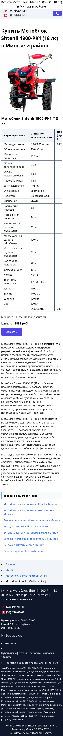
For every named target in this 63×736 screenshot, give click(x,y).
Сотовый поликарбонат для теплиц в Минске (31, 538)
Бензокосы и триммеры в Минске (24, 545)
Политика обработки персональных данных (31, 663)
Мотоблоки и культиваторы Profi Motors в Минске (29, 512)
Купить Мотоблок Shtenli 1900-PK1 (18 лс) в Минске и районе (31, 4)
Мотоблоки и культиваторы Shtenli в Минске (30, 504)
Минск (9, 570)
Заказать (11, 332)
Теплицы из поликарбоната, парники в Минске (32, 520)
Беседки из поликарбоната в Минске (26, 526)
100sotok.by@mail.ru (22, 624)
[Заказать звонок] (57, 13)
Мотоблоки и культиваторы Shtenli (27, 575)
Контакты (10, 643)
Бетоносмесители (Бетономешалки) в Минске (31, 532)
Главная (10, 564)
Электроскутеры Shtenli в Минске (23, 551)
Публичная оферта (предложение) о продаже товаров (28, 654)
